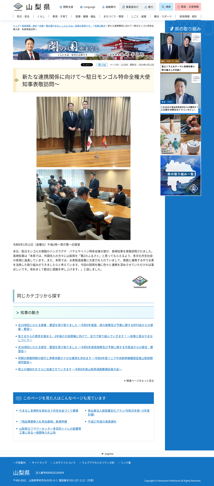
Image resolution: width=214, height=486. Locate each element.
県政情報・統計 (29, 25)
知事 (41, 25)
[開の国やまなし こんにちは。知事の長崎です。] (83, 48)
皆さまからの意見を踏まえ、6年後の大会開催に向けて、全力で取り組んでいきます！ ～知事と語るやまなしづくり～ (85, 338)
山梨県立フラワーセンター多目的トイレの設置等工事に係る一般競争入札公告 (50, 430)
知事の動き (100, 25)
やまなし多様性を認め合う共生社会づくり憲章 (48, 411)
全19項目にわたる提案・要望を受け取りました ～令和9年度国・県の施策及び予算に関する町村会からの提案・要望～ (85, 327)
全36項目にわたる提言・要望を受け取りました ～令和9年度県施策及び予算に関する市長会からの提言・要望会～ (85, 349)
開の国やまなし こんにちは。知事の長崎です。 (69, 25)
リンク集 (126, 462)
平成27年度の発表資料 (102, 421)
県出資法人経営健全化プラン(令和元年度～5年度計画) (119, 412)
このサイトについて (64, 462)
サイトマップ (39, 462)
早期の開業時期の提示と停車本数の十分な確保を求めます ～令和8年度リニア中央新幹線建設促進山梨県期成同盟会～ (85, 360)
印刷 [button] (104, 64)
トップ (16, 25)
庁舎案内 (21, 462)
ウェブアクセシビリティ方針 (98, 462)
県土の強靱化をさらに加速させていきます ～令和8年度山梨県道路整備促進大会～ (70, 369)
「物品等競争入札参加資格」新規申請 (43, 421)
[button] (67, 7)
